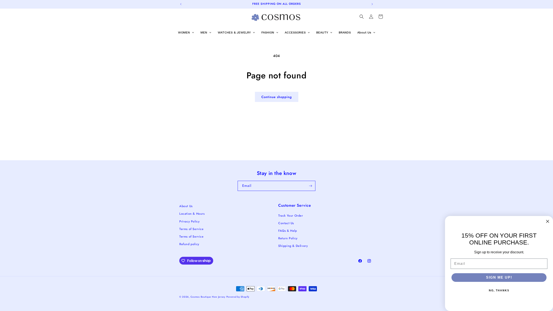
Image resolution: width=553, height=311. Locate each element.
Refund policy (189, 244)
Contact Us (286, 223)
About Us (186, 206)
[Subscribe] (310, 186)
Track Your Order (290, 215)
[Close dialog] (547, 221)
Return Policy (288, 238)
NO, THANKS (499, 290)
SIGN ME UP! (499, 277)
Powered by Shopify (237, 296)
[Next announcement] (372, 4)
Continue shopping (276, 97)
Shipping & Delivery (293, 246)
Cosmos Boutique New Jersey (208, 296)
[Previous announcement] (181, 4)
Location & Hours (192, 213)
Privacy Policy (189, 221)
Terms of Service (191, 229)
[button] (361, 16)
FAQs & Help (287, 230)
